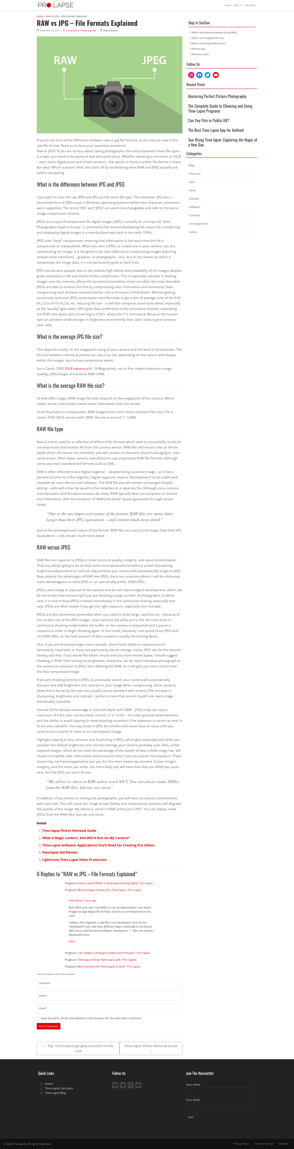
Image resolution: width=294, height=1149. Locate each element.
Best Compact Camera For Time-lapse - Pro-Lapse (109, 890)
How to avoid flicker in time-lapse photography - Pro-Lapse (115, 883)
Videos (193, 232)
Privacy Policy (241, 1143)
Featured (194, 174)
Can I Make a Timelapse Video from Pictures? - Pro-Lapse (114, 953)
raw (94, 30)
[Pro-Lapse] (56, 5)
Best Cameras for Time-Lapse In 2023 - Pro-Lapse (109, 966)
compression (72, 30)
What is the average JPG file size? (207, 37)
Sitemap (283, 1143)
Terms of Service (263, 1143)
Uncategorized (198, 224)
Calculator (250, 5)
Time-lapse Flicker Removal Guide (69, 830)
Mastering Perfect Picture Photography (217, 96)
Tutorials (194, 215)
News (192, 190)
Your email (193, 1100)
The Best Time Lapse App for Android (216, 130)
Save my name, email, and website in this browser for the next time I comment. (91, 1018)
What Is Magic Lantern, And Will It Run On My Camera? (85, 838)
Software (113, 30)
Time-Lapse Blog (55, 1093)
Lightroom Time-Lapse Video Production (74, 859)
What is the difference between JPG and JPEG (213, 32)
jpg (89, 30)
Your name (193, 1084)
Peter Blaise (75, 900)
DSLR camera (75, 368)
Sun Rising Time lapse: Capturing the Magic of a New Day (222, 142)
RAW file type (197, 48)
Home (228, 5)
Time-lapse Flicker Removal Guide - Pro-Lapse (107, 960)
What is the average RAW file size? (208, 43)
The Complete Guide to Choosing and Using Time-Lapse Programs (220, 108)
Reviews (194, 199)
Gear (192, 182)
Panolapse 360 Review (59, 852)
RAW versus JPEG (199, 54)
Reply (73, 941)
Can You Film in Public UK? (209, 120)
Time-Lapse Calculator (59, 1088)
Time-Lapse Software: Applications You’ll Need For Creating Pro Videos (98, 845)
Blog (237, 5)
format (83, 30)
